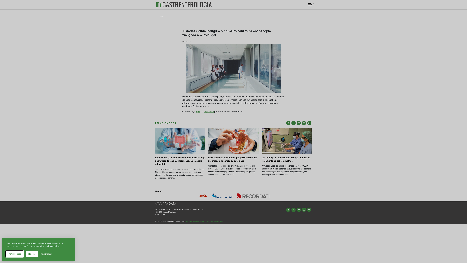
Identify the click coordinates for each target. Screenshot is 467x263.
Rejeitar (31, 253)
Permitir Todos (15, 253)
